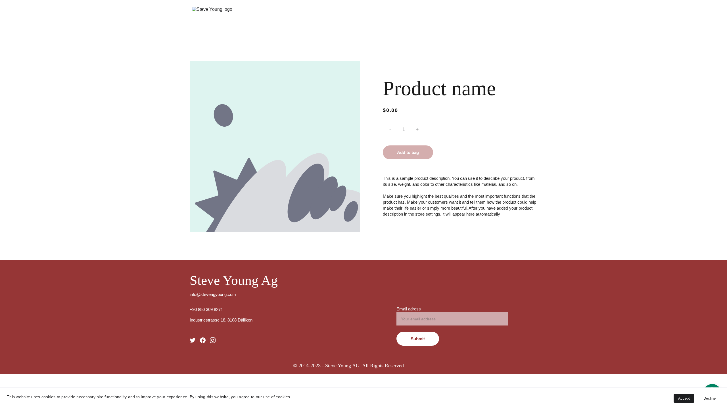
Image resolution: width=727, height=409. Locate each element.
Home (463, 16)
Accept (684, 398)
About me (491, 16)
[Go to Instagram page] (213, 340)
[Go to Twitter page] (192, 340)
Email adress (408, 308)
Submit (418, 338)
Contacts (524, 16)
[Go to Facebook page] (203, 340)
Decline (709, 398)
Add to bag (408, 152)
